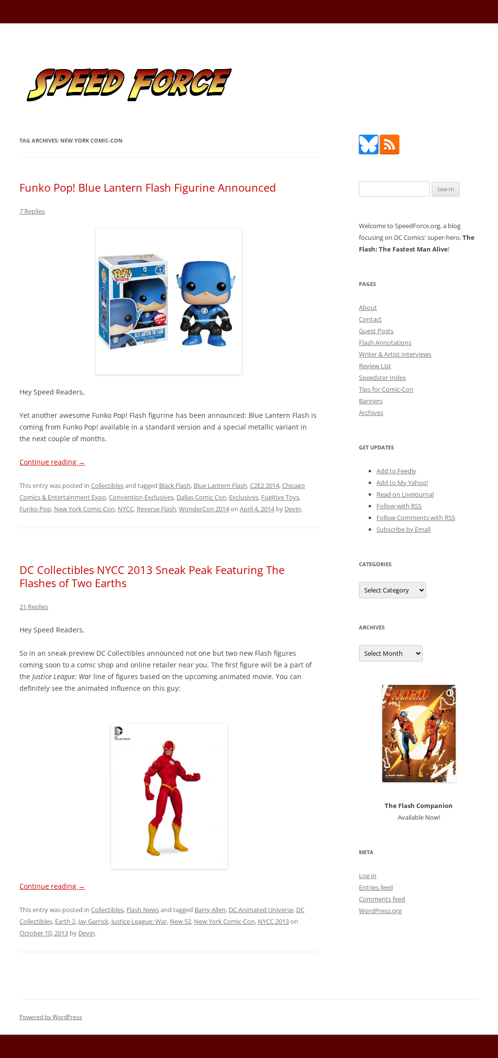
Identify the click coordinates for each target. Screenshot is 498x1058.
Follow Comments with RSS (415, 517)
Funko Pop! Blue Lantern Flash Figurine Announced (147, 187)
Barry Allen (210, 909)
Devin (293, 508)
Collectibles (107, 485)
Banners (371, 400)
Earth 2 (65, 921)
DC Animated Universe (261, 909)
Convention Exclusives (141, 497)
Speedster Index (382, 377)
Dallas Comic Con (201, 497)
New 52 (180, 921)
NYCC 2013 (273, 921)
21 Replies (33, 606)
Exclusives (243, 497)
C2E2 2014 (264, 485)
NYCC (126, 508)
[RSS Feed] (389, 151)
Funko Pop (35, 508)
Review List (375, 365)
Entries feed (376, 887)
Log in (367, 875)
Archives (371, 412)
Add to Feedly (396, 470)
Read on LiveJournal (405, 494)
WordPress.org (380, 910)
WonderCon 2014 (204, 508)
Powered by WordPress (50, 1017)
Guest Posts (376, 330)
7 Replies (32, 211)
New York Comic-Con (84, 508)
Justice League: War (139, 921)
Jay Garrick (93, 921)
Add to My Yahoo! (402, 482)
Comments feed (382, 899)
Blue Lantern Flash (220, 485)
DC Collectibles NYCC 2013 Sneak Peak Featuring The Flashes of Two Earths (152, 576)
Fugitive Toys (280, 497)
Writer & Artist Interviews (395, 354)
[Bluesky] (368, 151)
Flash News (142, 909)
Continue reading (52, 461)
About (368, 307)
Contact (370, 319)
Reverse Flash (156, 508)
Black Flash (175, 485)
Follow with (399, 506)
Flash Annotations (385, 342)
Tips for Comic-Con (386, 389)
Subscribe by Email (403, 529)
